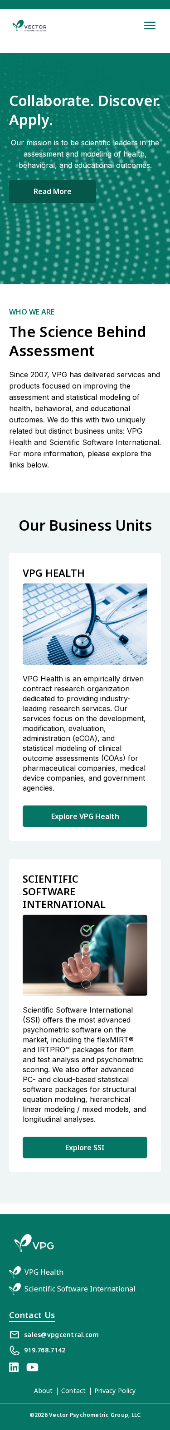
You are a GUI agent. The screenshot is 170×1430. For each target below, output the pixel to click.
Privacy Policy (115, 1390)
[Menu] (149, 25)
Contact (73, 1390)
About (43, 1390)
